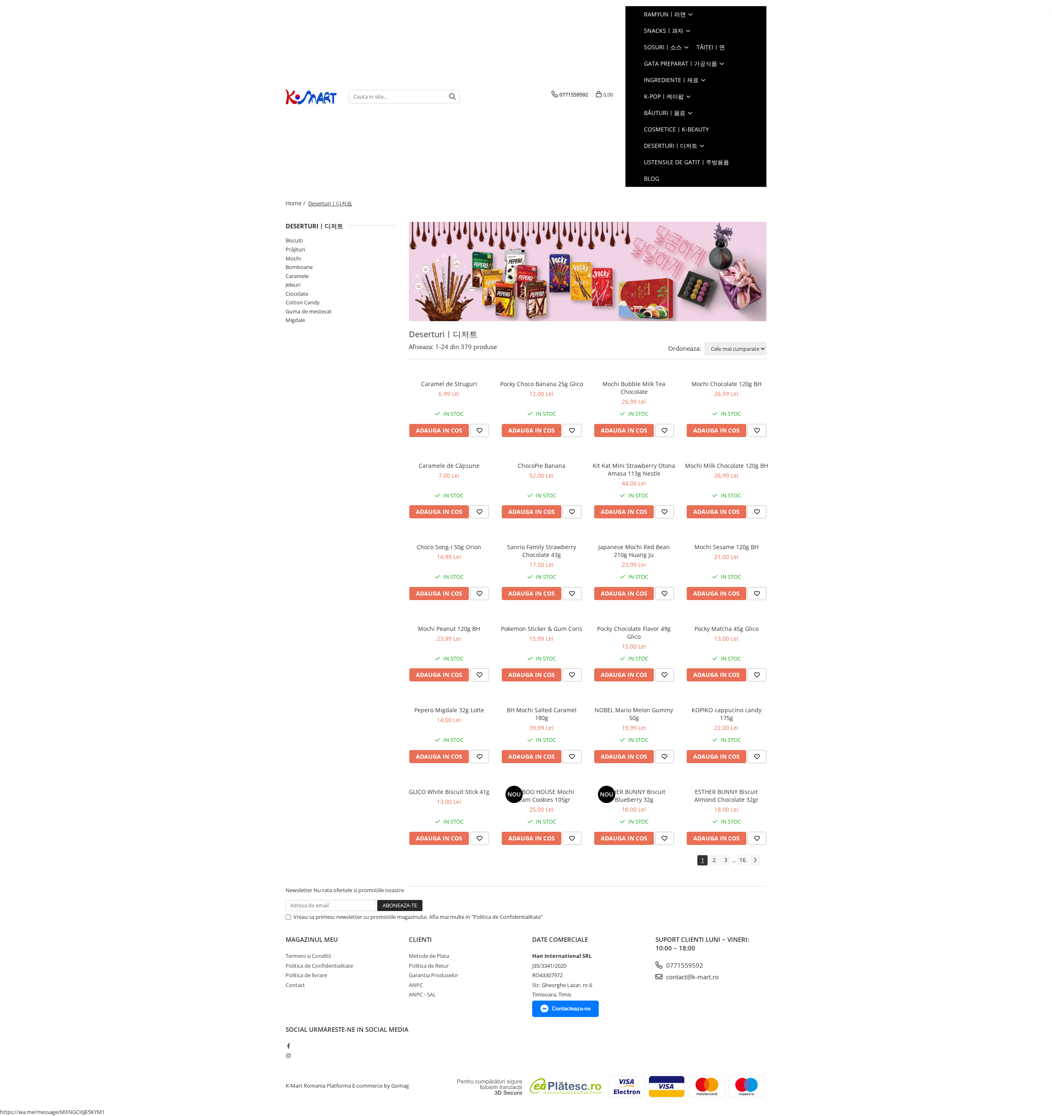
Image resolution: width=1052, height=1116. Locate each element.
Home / (296, 203)
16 (742, 860)
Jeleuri (293, 284)
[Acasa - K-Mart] (311, 97)
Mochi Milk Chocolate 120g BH (726, 465)
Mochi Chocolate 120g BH (726, 384)
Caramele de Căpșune (449, 465)
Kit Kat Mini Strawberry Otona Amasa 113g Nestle (634, 469)
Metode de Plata (429, 956)
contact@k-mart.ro (691, 977)
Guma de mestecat (309, 311)
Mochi (293, 258)
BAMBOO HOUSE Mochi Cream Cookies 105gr (541, 795)
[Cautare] (452, 97)
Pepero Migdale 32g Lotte (449, 710)
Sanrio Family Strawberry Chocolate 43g (541, 551)
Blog (651, 178)
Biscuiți (294, 240)
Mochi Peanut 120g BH (449, 629)
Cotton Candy (303, 302)
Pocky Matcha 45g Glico (726, 629)
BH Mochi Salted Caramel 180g (542, 714)
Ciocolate (297, 293)
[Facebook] (288, 1045)
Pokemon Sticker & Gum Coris (541, 629)
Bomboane (299, 267)
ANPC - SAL (422, 994)
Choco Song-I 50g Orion (449, 547)
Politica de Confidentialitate (319, 965)
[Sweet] (587, 271)
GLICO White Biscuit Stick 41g (449, 792)
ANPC (416, 985)
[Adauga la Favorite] (479, 430)
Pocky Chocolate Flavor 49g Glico (634, 632)
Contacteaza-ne (571, 1009)
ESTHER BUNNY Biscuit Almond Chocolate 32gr (726, 795)
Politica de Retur (429, 965)
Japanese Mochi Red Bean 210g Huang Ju (634, 551)
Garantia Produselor (433, 975)
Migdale (295, 320)
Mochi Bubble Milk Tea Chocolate (633, 388)
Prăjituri (295, 249)
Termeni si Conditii (308, 956)
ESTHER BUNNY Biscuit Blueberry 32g (633, 795)
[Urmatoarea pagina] (755, 860)
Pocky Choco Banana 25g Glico (541, 384)
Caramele (297, 276)
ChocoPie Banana (541, 465)
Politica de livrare (306, 975)
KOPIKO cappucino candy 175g (726, 714)
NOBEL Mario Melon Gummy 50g (634, 714)
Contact (295, 985)
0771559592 (683, 965)
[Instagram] (288, 1055)
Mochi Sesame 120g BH (726, 547)
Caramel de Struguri (449, 384)
